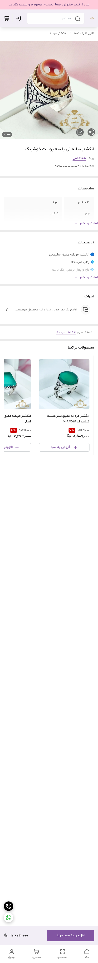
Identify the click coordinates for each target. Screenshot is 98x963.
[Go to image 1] (8, 134)
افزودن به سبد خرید (70, 935)
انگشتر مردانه (58, 33)
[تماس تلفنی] (8, 906)
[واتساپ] (8, 917)
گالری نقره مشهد (84, 33)
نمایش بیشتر (88, 223)
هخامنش (79, 158)
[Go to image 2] (4, 134)
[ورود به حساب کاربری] (19, 18)
